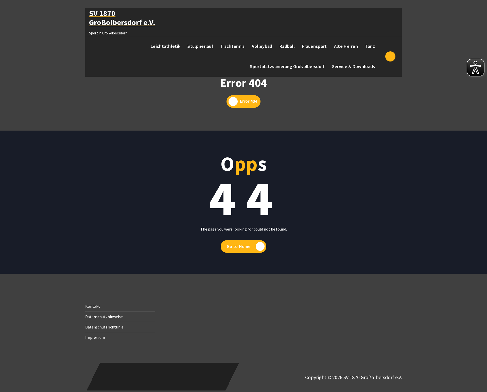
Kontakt (92, 306)
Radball (287, 46)
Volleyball (262, 46)
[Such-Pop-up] (390, 56)
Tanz (370, 46)
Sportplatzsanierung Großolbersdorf (287, 66)
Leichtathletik (165, 46)
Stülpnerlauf (200, 46)
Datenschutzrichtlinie (104, 326)
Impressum (95, 337)
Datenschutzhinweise (104, 316)
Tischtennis (232, 46)
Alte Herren (346, 46)
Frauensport (314, 46)
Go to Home (239, 246)
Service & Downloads (353, 66)
